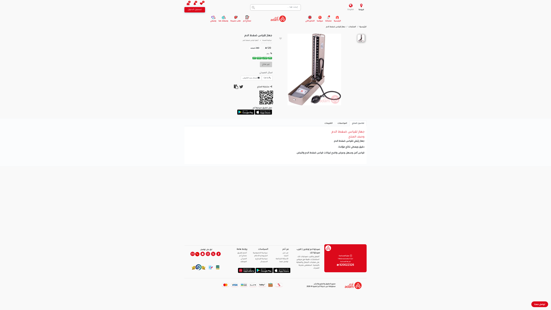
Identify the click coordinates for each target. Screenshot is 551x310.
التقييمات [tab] (328, 123)
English (351, 10)
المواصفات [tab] (342, 123)
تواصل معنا (539, 304)
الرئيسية (362, 27)
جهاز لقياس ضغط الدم (335, 27)
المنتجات (352, 27)
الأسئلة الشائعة (282, 259)
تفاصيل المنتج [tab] (358, 123)
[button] (196, 4)
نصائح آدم (243, 256)
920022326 (346, 265)
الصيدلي (244, 259)
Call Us (266, 78)
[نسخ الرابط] (236, 88)
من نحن (285, 253)
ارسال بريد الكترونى (250, 78)
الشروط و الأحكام (261, 256)
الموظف (243, 262)
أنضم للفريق (242, 253)
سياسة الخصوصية (260, 253)
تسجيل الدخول (195, 10)
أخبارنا (286, 256)
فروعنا (361, 10)
